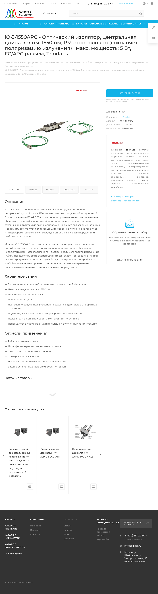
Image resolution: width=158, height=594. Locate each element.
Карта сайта (103, 539)
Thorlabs (127, 117)
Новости (68, 530)
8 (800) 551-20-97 (101, 3)
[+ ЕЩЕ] (143, 24)
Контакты (35, 534)
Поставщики (13, 553)
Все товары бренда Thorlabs (125, 200)
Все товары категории (122, 196)
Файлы (33, 190)
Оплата (50, 190)
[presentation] (4, 455)
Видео (67, 534)
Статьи (67, 525)
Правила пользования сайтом (103, 532)
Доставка (69, 190)
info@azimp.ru (132, 545)
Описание (14, 190)
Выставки (69, 538)
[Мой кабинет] (152, 4)
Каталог (10, 519)
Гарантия (89, 190)
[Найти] (140, 13)
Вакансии (35, 525)
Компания (37, 519)
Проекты (35, 530)
